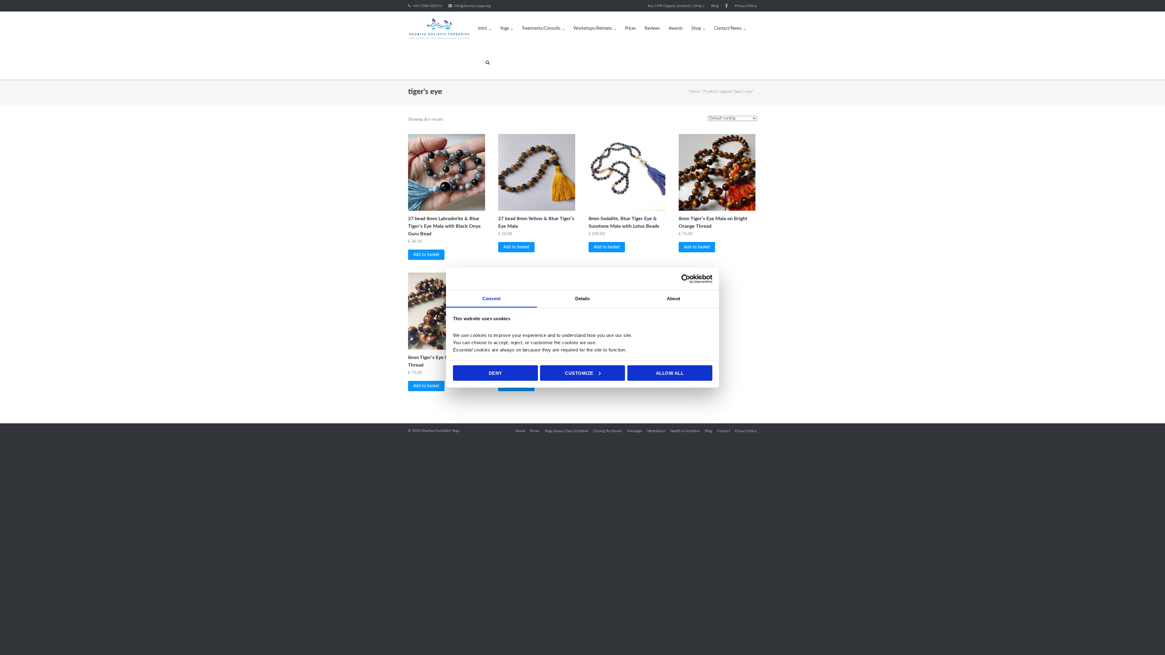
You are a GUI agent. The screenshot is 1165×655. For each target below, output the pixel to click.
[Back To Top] (1150, 640)
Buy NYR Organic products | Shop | (676, 6)
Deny (495, 372)
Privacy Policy (746, 6)
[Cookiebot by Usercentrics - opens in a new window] (685, 278)
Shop (696, 28)
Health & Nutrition (685, 431)
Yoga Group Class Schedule (566, 431)
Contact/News (727, 28)
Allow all (670, 372)
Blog (714, 6)
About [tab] (673, 298)
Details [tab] (582, 298)
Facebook (726, 6)
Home (694, 92)
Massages (634, 431)
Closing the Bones (607, 431)
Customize (579, 372)
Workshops (656, 431)
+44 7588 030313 (427, 6)
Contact (723, 431)
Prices (630, 28)
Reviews (652, 28)
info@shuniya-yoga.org (472, 6)
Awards (676, 28)
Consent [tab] (491, 298)
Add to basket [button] (426, 255)
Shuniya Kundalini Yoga (440, 430)
